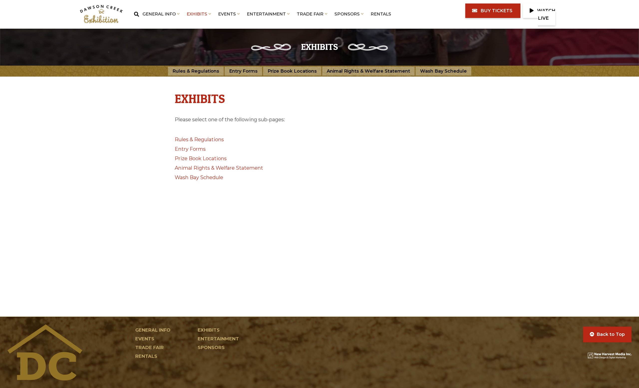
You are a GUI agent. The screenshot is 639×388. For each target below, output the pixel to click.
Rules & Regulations (195, 71)
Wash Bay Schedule (443, 71)
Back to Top (611, 334)
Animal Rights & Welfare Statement (368, 71)
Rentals (381, 13)
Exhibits (197, 13)
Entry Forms (243, 71)
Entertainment (266, 13)
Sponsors (347, 13)
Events (227, 13)
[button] (492, 10)
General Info (159, 13)
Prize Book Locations (292, 71)
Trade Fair (310, 13)
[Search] (135, 14)
